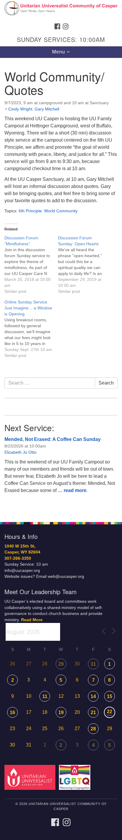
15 (109, 696)
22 (109, 711)
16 (12, 712)
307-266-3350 (17, 558)
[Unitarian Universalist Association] (31, 777)
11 (44, 696)
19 (61, 712)
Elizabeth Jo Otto (20, 452)
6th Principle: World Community (48, 210)
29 (61, 664)
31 (93, 664)
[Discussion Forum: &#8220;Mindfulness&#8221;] (31, 264)
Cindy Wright (20, 109)
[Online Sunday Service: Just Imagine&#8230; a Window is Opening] (31, 328)
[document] (61, 286)
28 (93, 728)
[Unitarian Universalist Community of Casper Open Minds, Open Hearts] (61, 10)
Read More (32, 620)
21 (93, 712)
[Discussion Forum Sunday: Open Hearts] (85, 264)
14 (93, 696)
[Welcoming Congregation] (76, 777)
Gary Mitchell (47, 109)
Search (106, 382)
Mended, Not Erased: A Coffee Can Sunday (52, 439)
